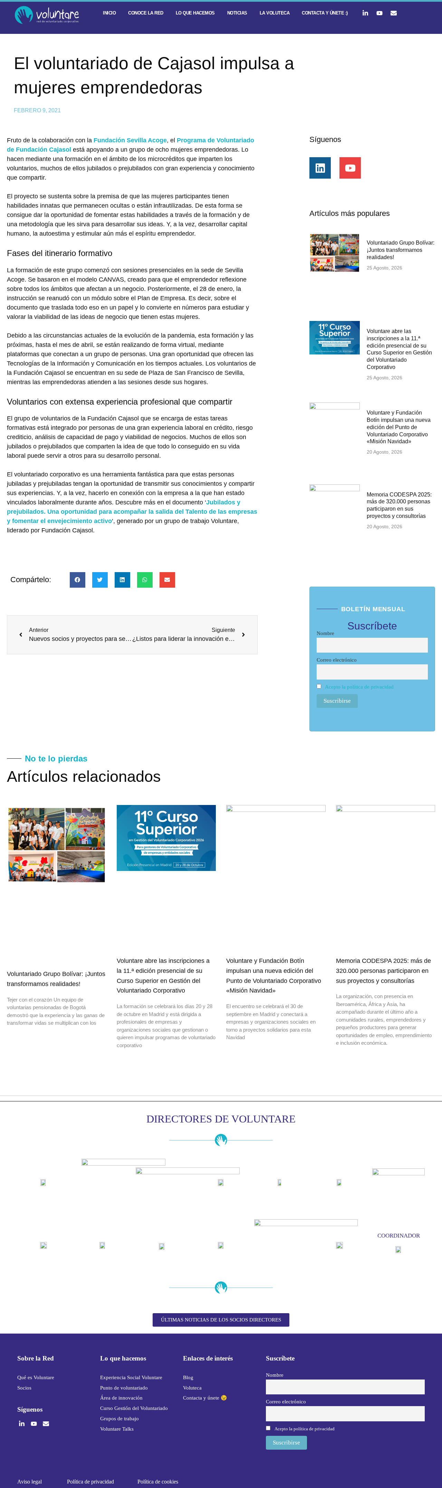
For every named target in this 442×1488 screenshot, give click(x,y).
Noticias (237, 13)
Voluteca (192, 1388)
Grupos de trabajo (119, 1418)
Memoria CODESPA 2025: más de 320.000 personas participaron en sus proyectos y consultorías (383, 970)
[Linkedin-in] (365, 13)
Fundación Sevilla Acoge (130, 140)
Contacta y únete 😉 (205, 1398)
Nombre (325, 633)
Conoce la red (145, 13)
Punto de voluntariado (124, 1388)
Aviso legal (29, 1482)
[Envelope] (393, 13)
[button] (77, 580)
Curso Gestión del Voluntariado (134, 1408)
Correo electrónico (337, 660)
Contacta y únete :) (325, 13)
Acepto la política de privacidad (359, 687)
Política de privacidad (90, 1482)
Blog (188, 1377)
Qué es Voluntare (35, 1377)
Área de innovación (121, 1398)
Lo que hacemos (195, 13)
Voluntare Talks (117, 1429)
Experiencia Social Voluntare (131, 1377)
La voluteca (275, 13)
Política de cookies (157, 1482)
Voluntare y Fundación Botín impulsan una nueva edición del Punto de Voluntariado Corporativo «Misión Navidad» (399, 427)
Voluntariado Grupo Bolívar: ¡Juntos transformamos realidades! (400, 250)
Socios (24, 1388)
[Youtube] (379, 13)
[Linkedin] (320, 168)
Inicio (109, 13)
